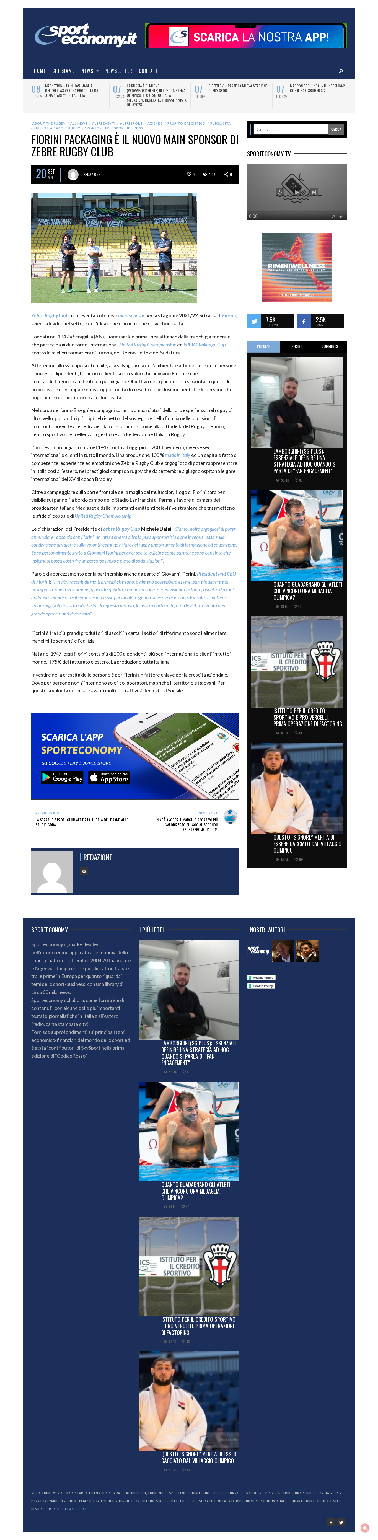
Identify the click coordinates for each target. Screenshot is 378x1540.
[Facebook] (331, 1517)
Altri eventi (103, 118)
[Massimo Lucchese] (283, 947)
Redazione (92, 169)
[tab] (263, 342)
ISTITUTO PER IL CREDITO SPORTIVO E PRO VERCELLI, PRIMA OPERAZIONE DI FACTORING (307, 712)
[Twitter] (341, 1517)
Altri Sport (131, 118)
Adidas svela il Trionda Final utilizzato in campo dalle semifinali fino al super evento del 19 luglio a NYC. (156, 92)
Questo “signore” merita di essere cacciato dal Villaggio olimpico (307, 839)
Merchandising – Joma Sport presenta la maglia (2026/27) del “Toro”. (235, 90)
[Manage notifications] (365, 1527)
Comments (330, 341)
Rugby (74, 123)
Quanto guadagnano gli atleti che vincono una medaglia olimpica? (307, 586)
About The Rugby (49, 118)
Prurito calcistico (186, 118)
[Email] (84, 866)
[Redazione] (258, 947)
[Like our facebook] (304, 316)
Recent (297, 341)
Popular (263, 341)
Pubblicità (220, 118)
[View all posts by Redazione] (73, 169)
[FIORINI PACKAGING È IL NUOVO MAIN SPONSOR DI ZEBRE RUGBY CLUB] (114, 243)
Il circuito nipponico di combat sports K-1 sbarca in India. (71, 88)
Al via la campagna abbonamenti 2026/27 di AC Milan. (316, 88)
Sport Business (128, 123)
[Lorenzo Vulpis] (307, 947)
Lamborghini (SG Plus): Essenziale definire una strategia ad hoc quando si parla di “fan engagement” (304, 456)
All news (78, 118)
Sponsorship (97, 123)
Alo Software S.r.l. (71, 1504)
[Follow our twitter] (254, 316)
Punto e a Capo (49, 123)
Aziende (155, 118)
